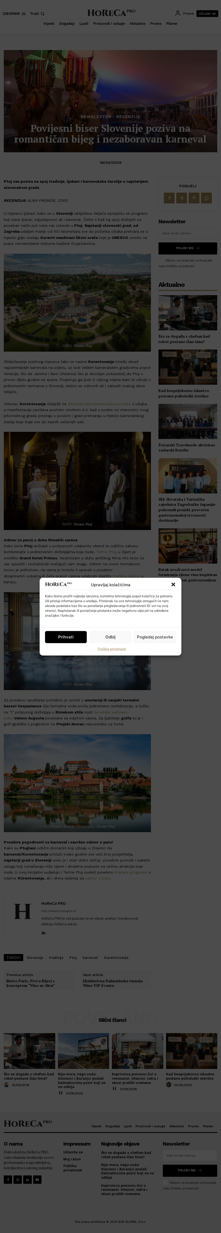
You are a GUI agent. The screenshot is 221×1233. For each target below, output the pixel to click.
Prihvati (66, 637)
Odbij (110, 637)
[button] (173, 584)
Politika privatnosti (112, 648)
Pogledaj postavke (155, 637)
